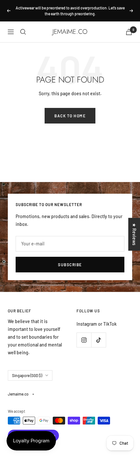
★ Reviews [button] (134, 234)
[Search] (23, 32)
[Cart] (129, 32)
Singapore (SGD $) (27, 375)
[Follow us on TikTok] (98, 340)
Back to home (70, 115)
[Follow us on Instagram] (84, 340)
